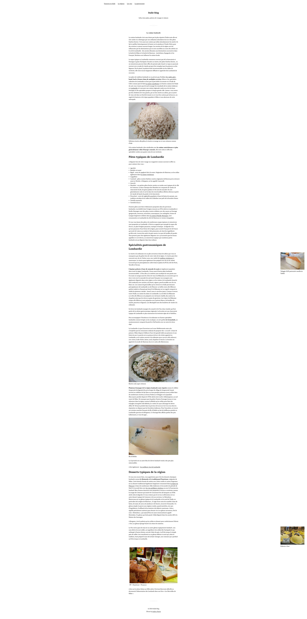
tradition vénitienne (166, 258)
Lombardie (134, 88)
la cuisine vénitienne (147, 174)
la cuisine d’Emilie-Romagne (159, 216)
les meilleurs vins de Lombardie (150, 467)
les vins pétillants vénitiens (154, 488)
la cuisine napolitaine (152, 84)
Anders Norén (156, 611)
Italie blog (153, 12)
